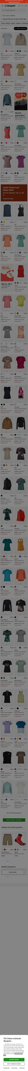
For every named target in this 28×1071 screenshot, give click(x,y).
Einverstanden (14, 1059)
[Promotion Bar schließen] (26, 1)
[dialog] (14, 1053)
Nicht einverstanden (14, 1064)
